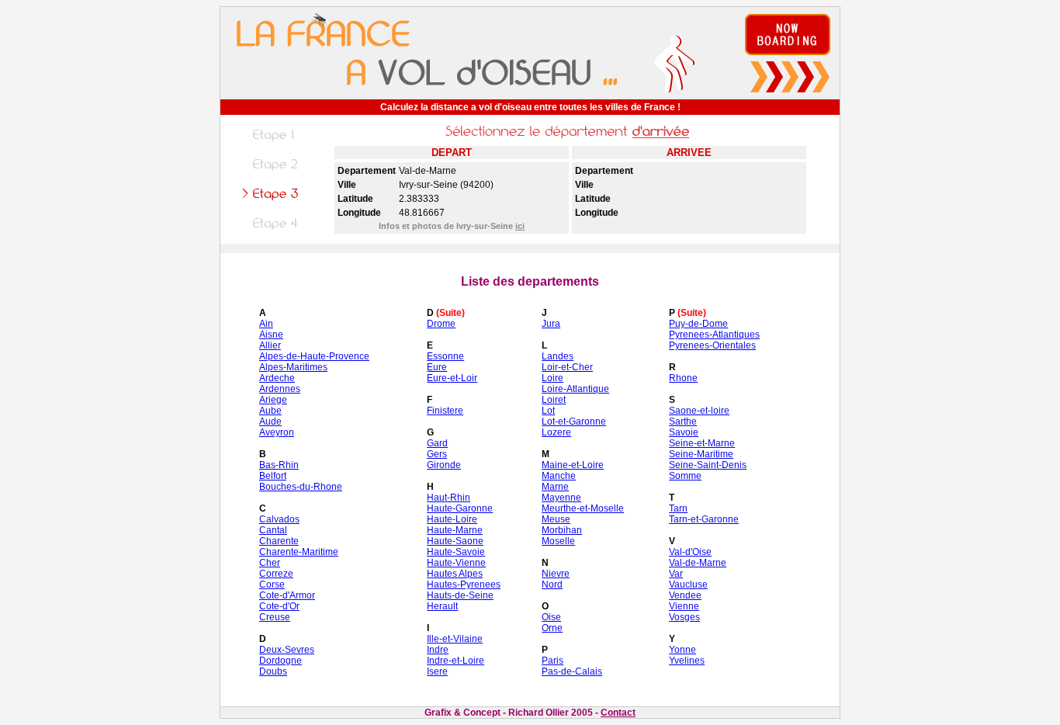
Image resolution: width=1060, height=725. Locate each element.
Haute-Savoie (456, 551)
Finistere (445, 410)
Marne (555, 486)
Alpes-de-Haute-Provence (314, 356)
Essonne (445, 356)
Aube (270, 410)
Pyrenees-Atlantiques (714, 334)
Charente (279, 541)
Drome (441, 323)
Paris (552, 660)
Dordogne (280, 660)
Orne (552, 628)
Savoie (683, 432)
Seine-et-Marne (702, 443)
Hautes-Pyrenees (464, 584)
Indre (438, 649)
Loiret (554, 399)
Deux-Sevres (286, 649)
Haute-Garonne (460, 508)
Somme (685, 475)
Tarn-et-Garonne (704, 519)
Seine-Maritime (701, 454)
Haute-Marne (455, 530)
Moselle (558, 541)
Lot (548, 410)
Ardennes (279, 388)
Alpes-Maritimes (293, 367)
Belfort (272, 475)
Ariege (273, 399)
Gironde (444, 465)
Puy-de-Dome (698, 323)
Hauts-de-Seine (460, 595)
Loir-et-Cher (567, 367)
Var (676, 573)
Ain (266, 323)
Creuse (274, 617)
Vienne (684, 606)
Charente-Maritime (298, 551)
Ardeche (277, 378)
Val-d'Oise (690, 551)
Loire (552, 378)
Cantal (273, 530)
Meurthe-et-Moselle (583, 508)
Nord (552, 584)
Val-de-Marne (697, 562)
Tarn (678, 508)
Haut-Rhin (448, 497)
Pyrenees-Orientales (712, 345)
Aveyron (276, 432)
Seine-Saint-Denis (708, 465)
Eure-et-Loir (452, 378)
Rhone (683, 378)
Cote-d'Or (279, 606)
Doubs (273, 671)
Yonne (682, 649)
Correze (276, 573)
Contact (618, 712)
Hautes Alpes (455, 573)
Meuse (556, 519)
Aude (270, 421)
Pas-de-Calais (572, 671)
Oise (551, 617)
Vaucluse (688, 584)
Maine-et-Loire (573, 465)
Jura (551, 323)
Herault (442, 606)
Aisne (271, 334)
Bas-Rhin (279, 465)
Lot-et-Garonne (574, 421)
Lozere (556, 432)
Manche (559, 475)
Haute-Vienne (456, 562)
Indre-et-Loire (455, 660)
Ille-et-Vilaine (455, 638)
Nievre (556, 573)
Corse (272, 584)
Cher (269, 562)
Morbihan (562, 530)
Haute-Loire (452, 519)
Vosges (684, 617)
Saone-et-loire (699, 410)
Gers (437, 454)
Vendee (685, 595)
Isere (437, 671)
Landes (557, 356)
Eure (437, 367)
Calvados (279, 519)
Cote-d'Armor (287, 595)
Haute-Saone (455, 541)
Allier (270, 345)
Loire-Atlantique (575, 388)
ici (520, 226)
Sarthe (683, 421)
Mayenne (561, 497)
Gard (437, 443)
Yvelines (687, 660)
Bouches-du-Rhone (300, 486)
